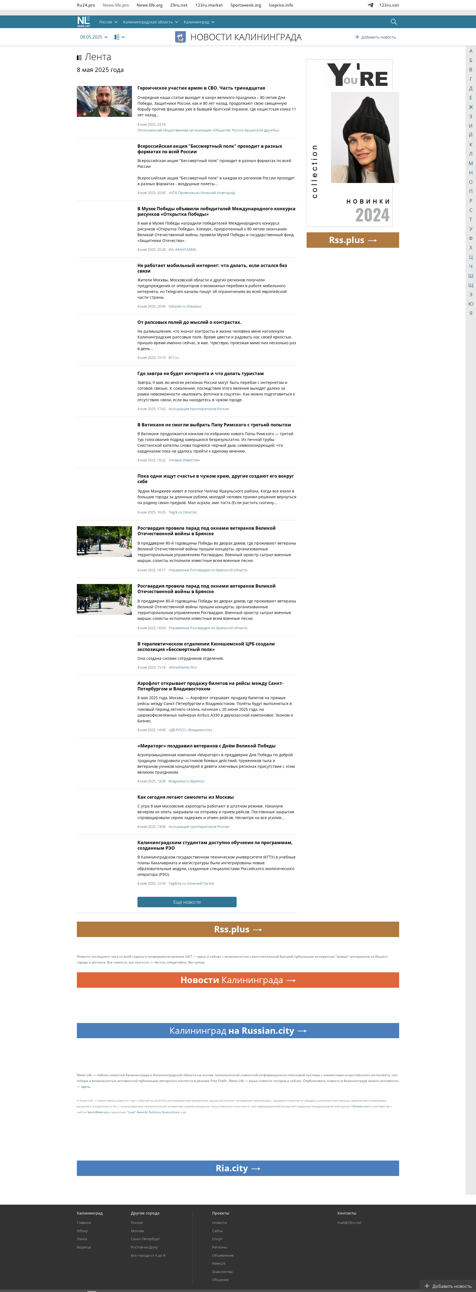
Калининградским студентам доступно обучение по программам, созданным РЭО (215, 845)
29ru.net (179, 5)
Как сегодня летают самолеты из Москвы (185, 797)
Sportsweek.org (246, 5)
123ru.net (389, 5)
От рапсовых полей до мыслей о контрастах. (189, 322)
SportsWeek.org (97, 1112)
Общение (220, 1279)
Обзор (82, 1230)
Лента (98, 56)
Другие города (145, 1213)
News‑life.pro (116, 5)
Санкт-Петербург (145, 1238)
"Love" (131, 1112)
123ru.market (209, 5)
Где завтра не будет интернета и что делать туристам (200, 373)
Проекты (220, 1213)
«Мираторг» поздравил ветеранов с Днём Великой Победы (206, 746)
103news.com (360, 1106)
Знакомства (222, 1271)
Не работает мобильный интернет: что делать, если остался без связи (212, 268)
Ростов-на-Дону (144, 1247)
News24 (142, 1112)
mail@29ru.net (349, 1222)
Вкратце (84, 1247)
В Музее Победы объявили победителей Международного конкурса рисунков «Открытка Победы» (216, 211)
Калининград (90, 1213)
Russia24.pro (170, 1112)
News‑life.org (150, 5)
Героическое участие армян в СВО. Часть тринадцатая (201, 88)
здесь (85, 1086)
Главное (84, 1222)
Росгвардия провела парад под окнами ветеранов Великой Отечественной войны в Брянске (206, 531)
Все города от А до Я (148, 1255)
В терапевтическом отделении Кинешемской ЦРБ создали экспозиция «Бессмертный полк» (206, 646)
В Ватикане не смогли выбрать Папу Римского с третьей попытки (214, 425)
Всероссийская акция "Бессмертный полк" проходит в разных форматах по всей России (209, 149)
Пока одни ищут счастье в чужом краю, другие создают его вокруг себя (215, 478)
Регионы (219, 1247)
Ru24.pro (86, 5)
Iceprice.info (281, 5)
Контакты (346, 1213)
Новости (219, 1222)
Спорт (217, 1238)
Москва (137, 1230)
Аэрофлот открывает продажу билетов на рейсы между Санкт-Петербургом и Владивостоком (210, 686)
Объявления (223, 1255)
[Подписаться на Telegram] (370, 5)
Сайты (217, 1230)
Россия (137, 1222)
